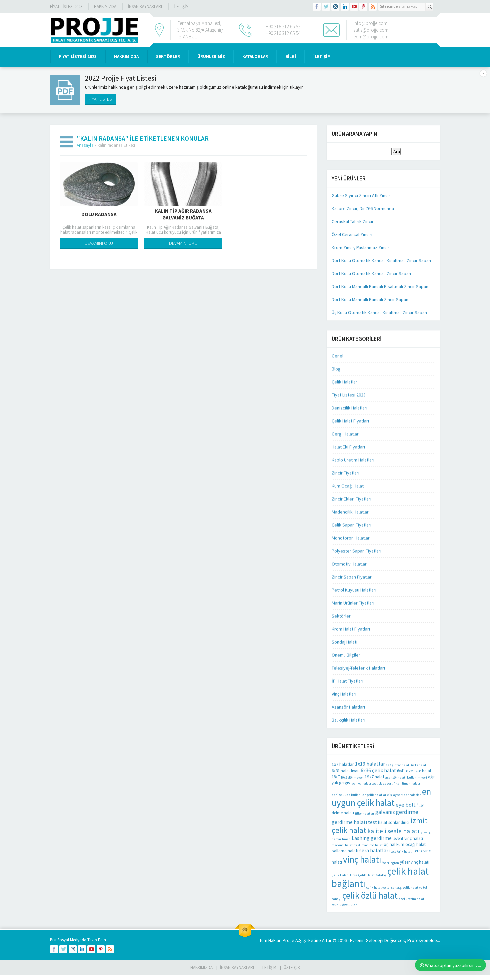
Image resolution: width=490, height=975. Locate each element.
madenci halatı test (346, 845)
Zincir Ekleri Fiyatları (351, 499)
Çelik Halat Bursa (344, 875)
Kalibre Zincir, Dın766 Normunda (363, 208)
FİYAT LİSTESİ (100, 99)
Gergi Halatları (346, 434)
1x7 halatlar (343, 764)
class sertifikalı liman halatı (399, 783)
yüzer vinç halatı (414, 862)
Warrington (390, 863)
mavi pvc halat (372, 845)
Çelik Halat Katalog (372, 875)
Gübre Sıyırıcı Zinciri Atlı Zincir (361, 195)
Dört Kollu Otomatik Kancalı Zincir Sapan (371, 273)
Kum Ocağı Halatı (348, 486)
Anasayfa (85, 145)
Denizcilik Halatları (349, 408)
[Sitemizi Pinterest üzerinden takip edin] (363, 7)
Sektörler (341, 616)
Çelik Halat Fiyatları (350, 421)
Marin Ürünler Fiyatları (353, 603)
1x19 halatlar (370, 763)
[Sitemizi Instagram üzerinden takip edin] (335, 7)
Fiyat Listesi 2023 (66, 6)
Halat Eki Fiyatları (348, 447)
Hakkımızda (105, 6)
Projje (288, 940)
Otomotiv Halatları (350, 564)
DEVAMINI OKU (99, 243)
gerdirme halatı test (354, 822)
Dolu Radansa (99, 214)
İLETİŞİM (181, 6)
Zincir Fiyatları (345, 473)
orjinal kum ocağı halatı (405, 844)
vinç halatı (362, 859)
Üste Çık (292, 967)
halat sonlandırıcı (393, 822)
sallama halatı (345, 851)
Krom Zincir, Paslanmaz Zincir (360, 247)
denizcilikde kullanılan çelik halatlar (359, 795)
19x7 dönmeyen (352, 777)
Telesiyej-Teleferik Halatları (358, 668)
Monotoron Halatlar (351, 538)
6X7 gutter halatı (398, 765)
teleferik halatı (402, 851)
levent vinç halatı (408, 838)
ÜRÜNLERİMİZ (211, 56)
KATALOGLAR (255, 56)
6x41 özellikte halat (414, 771)
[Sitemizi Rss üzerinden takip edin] (373, 7)
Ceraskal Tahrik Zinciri (353, 221)
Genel (337, 356)
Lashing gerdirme (372, 838)
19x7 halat (374, 777)
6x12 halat (418, 765)
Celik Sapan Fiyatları (351, 525)
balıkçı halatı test (365, 783)
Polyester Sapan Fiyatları (356, 551)
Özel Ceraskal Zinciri (352, 234)
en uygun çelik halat (381, 797)
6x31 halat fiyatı (346, 771)
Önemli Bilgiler (346, 655)
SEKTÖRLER (168, 56)
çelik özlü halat (370, 895)
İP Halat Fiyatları (347, 681)
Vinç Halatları (344, 694)
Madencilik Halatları (351, 512)
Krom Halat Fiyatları (351, 629)
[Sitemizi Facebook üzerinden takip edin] (317, 7)
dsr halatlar (412, 795)
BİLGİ (290, 56)
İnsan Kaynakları (145, 6)
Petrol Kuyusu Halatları (354, 590)
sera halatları (374, 850)
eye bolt (406, 804)
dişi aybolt (395, 795)
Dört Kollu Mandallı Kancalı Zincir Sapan (370, 299)
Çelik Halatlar (344, 382)
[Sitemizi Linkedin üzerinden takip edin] (345, 7)
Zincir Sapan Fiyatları (352, 577)
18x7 (336, 777)
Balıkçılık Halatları (348, 720)
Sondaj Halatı (344, 642)
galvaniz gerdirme (396, 812)
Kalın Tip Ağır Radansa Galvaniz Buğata (183, 214)
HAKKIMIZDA (126, 56)
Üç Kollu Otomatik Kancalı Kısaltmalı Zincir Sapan (379, 312)
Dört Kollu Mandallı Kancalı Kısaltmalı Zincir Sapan (380, 286)
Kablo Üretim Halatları (353, 460)
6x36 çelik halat (378, 770)
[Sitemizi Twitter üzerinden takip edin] (326, 7)
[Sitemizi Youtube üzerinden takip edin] (354, 7)
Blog (336, 369)
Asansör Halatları (348, 707)
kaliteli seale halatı (393, 831)
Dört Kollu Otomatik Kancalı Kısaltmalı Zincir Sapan (381, 260)
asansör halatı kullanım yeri (406, 777)
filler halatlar (364, 813)
